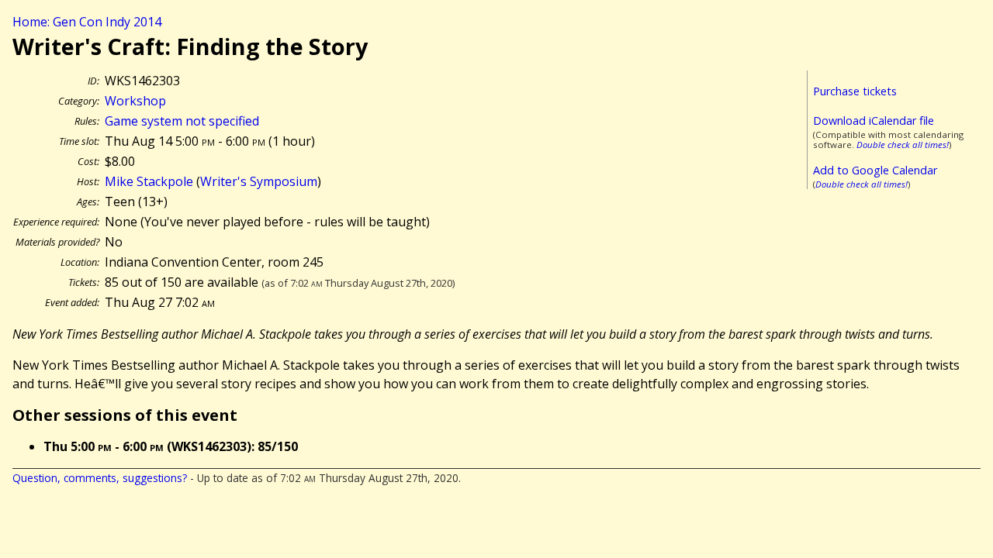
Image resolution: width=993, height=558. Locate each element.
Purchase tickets (855, 91)
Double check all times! (902, 144)
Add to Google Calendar (875, 170)
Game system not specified (182, 120)
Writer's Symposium (258, 181)
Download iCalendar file (873, 120)
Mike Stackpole (149, 181)
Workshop (135, 100)
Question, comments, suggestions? (99, 477)
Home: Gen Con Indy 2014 (86, 21)
